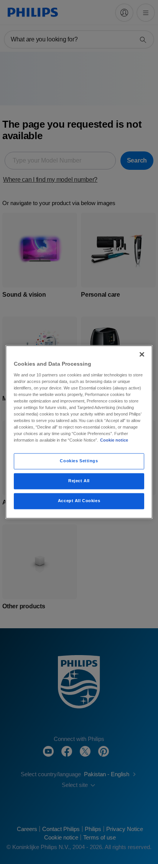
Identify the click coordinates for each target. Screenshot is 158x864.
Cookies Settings (79, 461)
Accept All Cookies (79, 501)
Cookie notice (114, 440)
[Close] (141, 354)
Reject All (79, 481)
